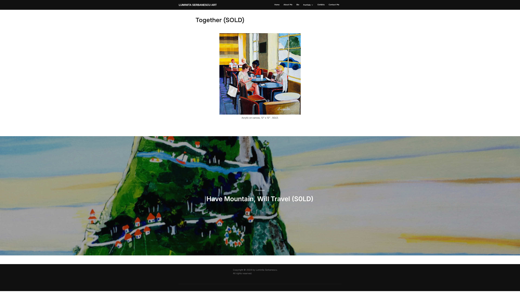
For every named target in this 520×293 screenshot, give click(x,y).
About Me (288, 4)
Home (277, 4)
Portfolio (307, 5)
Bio (297, 4)
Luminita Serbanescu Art (198, 4)
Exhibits (321, 4)
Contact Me (334, 4)
